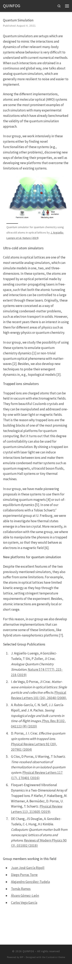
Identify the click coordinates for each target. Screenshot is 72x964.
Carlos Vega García (24, 902)
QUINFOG (28, 951)
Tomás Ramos (21, 889)
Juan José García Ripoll (27, 868)
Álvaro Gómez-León (25, 895)
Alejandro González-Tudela (30, 882)
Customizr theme (55, 957)
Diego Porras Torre (24, 875)
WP (21, 957)
